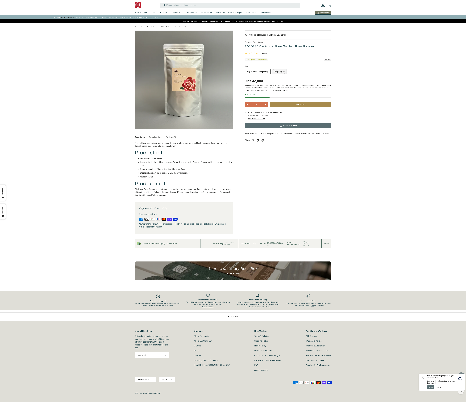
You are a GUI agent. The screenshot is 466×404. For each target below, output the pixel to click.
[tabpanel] (184, 169)
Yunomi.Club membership (234, 21)
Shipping (253, 90)
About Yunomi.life (201, 336)
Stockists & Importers (315, 360)
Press (196, 351)
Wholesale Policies (314, 341)
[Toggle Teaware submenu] (224, 12)
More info (326, 243)
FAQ (256, 365)
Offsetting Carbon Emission (206, 360)
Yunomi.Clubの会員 (67, 17)
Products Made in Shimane (150, 27)
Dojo (312, 306)
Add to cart (300, 104)
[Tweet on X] (253, 140)
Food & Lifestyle (235, 12)
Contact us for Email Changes (267, 355)
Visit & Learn (250, 12)
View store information (256, 118)
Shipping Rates (261, 341)
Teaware (218, 12)
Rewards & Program (263, 351)
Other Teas (204, 12)
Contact (197, 355)
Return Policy (260, 346)
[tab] (140, 137)
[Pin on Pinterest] (262, 140)
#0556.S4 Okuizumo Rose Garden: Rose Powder (175, 27)
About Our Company (203, 341)
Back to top (233, 317)
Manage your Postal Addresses (267, 360)
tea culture (315, 303)
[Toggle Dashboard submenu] (272, 12)
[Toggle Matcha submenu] (195, 12)
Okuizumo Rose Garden (254, 42)
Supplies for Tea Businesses (318, 365)
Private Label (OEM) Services (318, 355)
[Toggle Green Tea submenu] (183, 12)
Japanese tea (303, 303)
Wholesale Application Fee (317, 351)
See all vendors (207, 307)
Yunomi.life (143, 393)
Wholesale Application (315, 346)
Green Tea (177, 12)
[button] (330, 5)
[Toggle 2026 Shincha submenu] (148, 12)
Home (137, 27)
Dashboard (265, 12)
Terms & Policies (261, 336)
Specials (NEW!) (160, 12)
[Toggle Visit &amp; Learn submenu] (257, 12)
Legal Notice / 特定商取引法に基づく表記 (212, 365)
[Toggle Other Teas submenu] (210, 12)
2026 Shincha (141, 12)
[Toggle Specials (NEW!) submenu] (168, 12)
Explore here (233, 273)
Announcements (261, 370)
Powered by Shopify (154, 393)
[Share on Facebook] (257, 140)
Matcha (190, 12)
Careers (197, 346)
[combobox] (230, 5)
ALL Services (311, 336)
